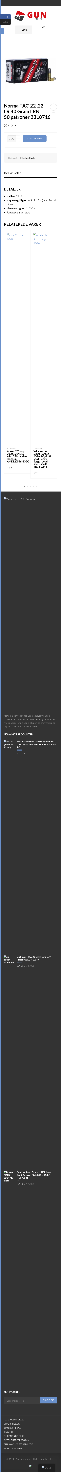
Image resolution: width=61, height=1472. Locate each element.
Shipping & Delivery (14, 1436)
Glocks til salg (12, 1424)
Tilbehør (24, 158)
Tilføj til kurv (34, 138)
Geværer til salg (12, 1428)
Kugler (32, 158)
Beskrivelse (12, 173)
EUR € (7, 22)
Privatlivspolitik (13, 1448)
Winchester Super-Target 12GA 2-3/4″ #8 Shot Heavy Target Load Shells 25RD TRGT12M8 (42, 459)
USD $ (7, 16)
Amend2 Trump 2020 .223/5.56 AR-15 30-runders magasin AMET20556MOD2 (18, 456)
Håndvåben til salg (14, 1420)
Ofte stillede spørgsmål (17, 1440)
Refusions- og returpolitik (18, 1444)
